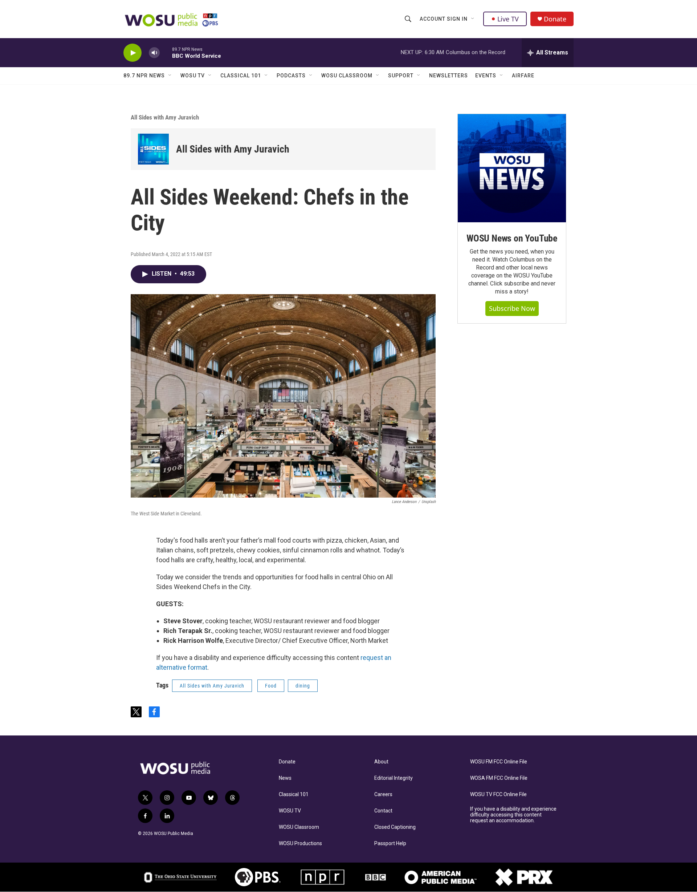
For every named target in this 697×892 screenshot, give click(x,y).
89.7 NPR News (144, 75)
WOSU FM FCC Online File (498, 762)
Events (485, 75)
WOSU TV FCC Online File (498, 794)
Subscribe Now (512, 308)
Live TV (508, 19)
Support (400, 75)
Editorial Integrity (393, 778)
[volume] (154, 53)
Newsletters (448, 75)
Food (271, 686)
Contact (383, 811)
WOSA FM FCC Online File (498, 778)
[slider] (166, 52)
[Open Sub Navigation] (473, 19)
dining (302, 686)
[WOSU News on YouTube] (512, 168)
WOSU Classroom (346, 75)
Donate (555, 19)
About (381, 762)
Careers (383, 794)
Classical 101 (240, 75)
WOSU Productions (300, 843)
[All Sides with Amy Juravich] (153, 149)
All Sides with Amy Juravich (165, 117)
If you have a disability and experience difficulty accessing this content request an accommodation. (513, 814)
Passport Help (390, 843)
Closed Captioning (395, 827)
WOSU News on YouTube (511, 238)
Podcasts (291, 75)
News (285, 778)
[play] (132, 53)
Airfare (523, 75)
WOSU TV (192, 75)
